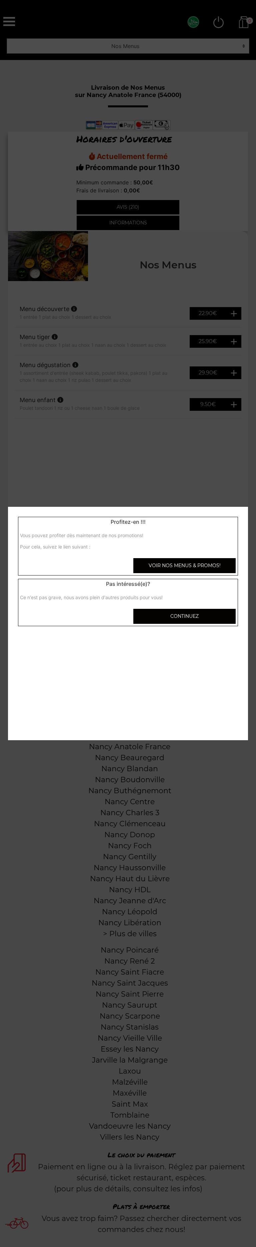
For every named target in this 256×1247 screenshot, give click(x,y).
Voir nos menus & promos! (185, 565)
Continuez (184, 616)
